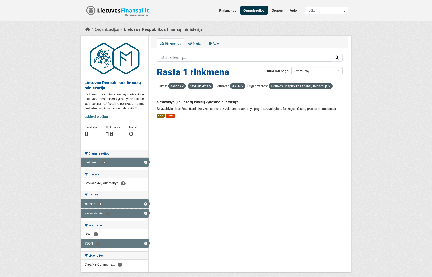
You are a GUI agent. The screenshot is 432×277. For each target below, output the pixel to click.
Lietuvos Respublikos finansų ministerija (163, 29)
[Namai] (88, 29)
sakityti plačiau (96, 116)
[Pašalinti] (183, 86)
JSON (170, 115)
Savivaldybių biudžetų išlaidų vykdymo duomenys (198, 102)
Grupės (277, 10)
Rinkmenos (227, 10)
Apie (293, 10)
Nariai (196, 43)
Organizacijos (254, 10)
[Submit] (343, 10)
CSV (160, 115)
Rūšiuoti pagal (278, 71)
